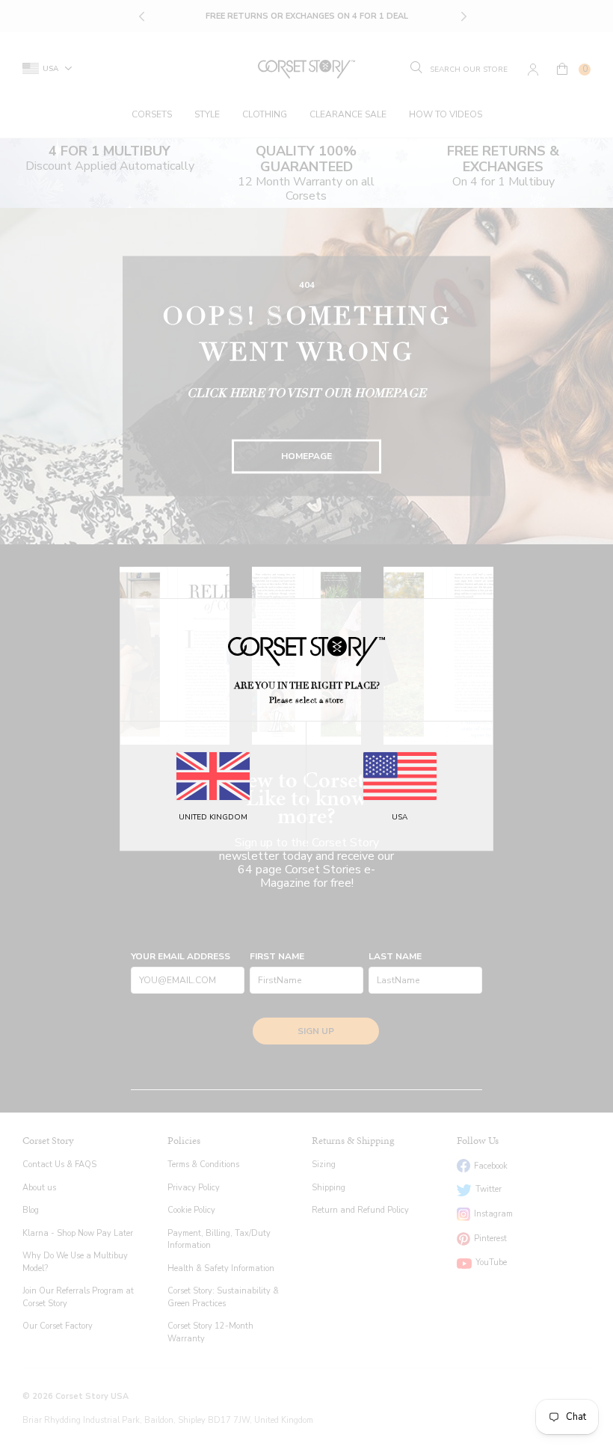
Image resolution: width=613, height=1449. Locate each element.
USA (399, 817)
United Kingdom (213, 817)
